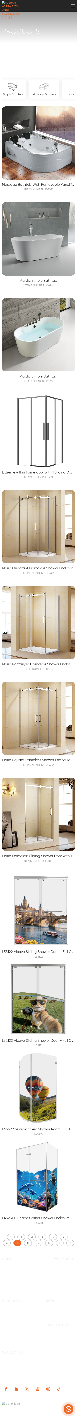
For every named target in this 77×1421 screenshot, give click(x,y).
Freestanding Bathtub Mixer (21, 1340)
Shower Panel (11, 1329)
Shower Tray (10, 1335)
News (5, 1276)
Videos (49, 1337)
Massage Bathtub (14, 1324)
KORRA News (54, 1307)
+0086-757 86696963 (54, 1359)
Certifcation (62, 1276)
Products (8, 1282)
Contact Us (9, 1293)
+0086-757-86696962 (23, 1359)
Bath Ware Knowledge (60, 1318)
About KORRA (11, 1265)
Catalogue (52, 1332)
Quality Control (64, 1271)
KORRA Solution (64, 1282)
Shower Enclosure (14, 1313)
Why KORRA (10, 1271)
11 (60, 1242)
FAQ (4, 1287)
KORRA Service (64, 1265)
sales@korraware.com (28, 1364)
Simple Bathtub (12, 1318)
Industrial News (55, 1313)
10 (49, 1242)
